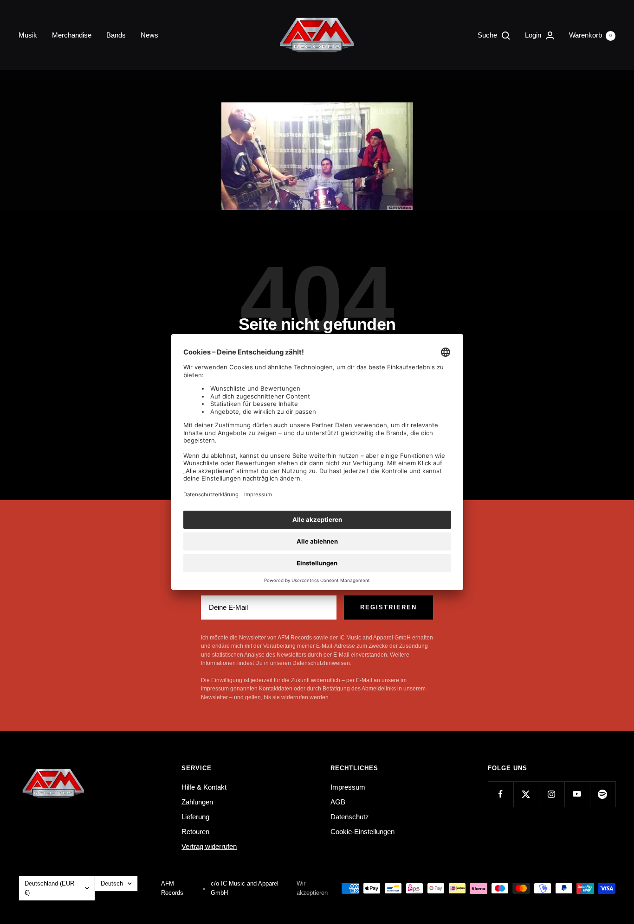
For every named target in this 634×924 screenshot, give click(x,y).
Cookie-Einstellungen (362, 831)
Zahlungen (197, 802)
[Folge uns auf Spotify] (602, 794)
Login (534, 35)
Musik (28, 35)
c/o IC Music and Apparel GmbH (244, 888)
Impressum (347, 787)
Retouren (195, 831)
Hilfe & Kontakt (203, 787)
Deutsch (112, 883)
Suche (488, 35)
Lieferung (195, 817)
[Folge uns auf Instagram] (551, 794)
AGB (337, 802)
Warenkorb (590, 35)
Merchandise (71, 35)
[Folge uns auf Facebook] (500, 794)
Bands (116, 35)
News (149, 35)
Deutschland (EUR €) (49, 888)
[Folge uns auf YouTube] (577, 794)
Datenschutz (349, 817)
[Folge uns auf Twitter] (526, 794)
